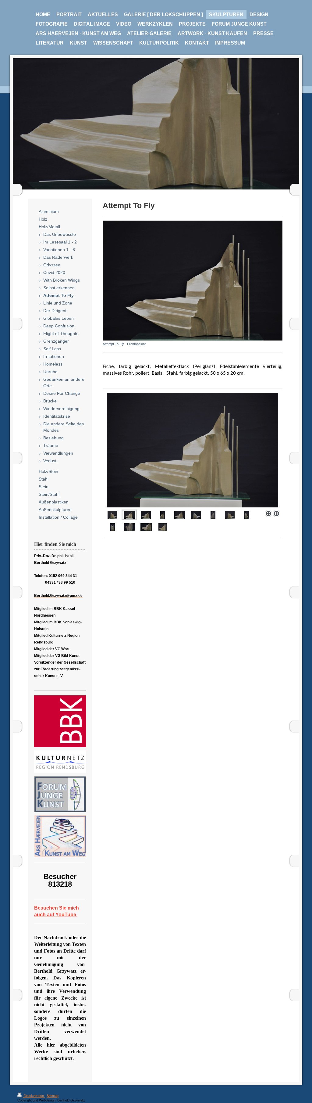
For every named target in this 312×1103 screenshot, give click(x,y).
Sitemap (52, 1096)
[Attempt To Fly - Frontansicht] (192, 281)
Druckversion (34, 1096)
